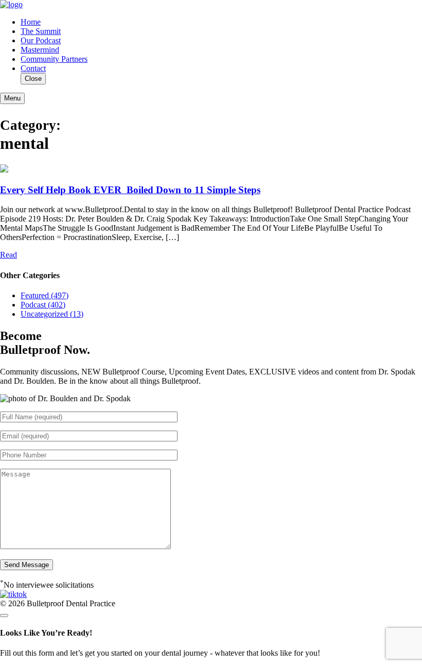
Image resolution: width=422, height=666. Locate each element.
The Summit (41, 31)
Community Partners (54, 59)
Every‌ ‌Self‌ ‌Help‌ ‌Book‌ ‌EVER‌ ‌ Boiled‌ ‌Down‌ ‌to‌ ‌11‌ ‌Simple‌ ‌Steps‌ (130, 189)
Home (31, 22)
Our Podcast (41, 40)
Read (8, 254)
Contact (33, 68)
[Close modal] (4, 615)
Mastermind (40, 49)
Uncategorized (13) (52, 314)
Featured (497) (44, 295)
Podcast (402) (43, 304)
